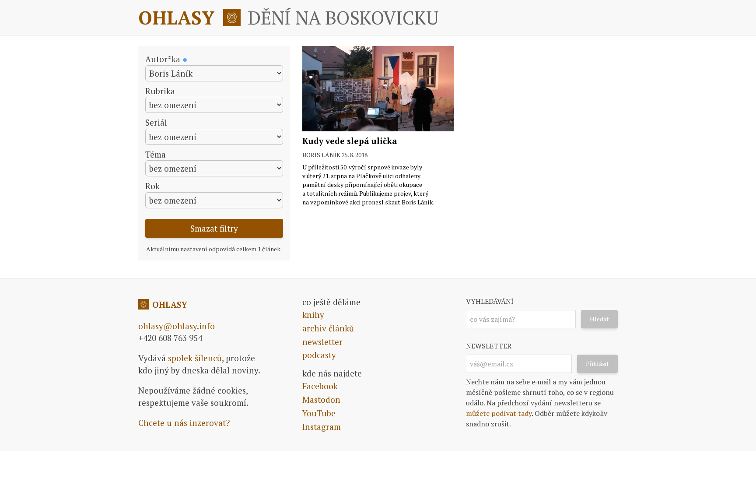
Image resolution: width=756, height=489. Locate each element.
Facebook (320, 385)
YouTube (319, 413)
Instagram (321, 426)
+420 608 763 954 (170, 337)
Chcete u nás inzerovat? (184, 422)
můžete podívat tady (499, 413)
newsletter (322, 341)
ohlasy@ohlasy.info (176, 325)
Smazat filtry (214, 228)
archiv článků (328, 328)
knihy (313, 314)
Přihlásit (597, 363)
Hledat (599, 319)
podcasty (319, 354)
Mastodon (321, 399)
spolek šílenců (195, 357)
